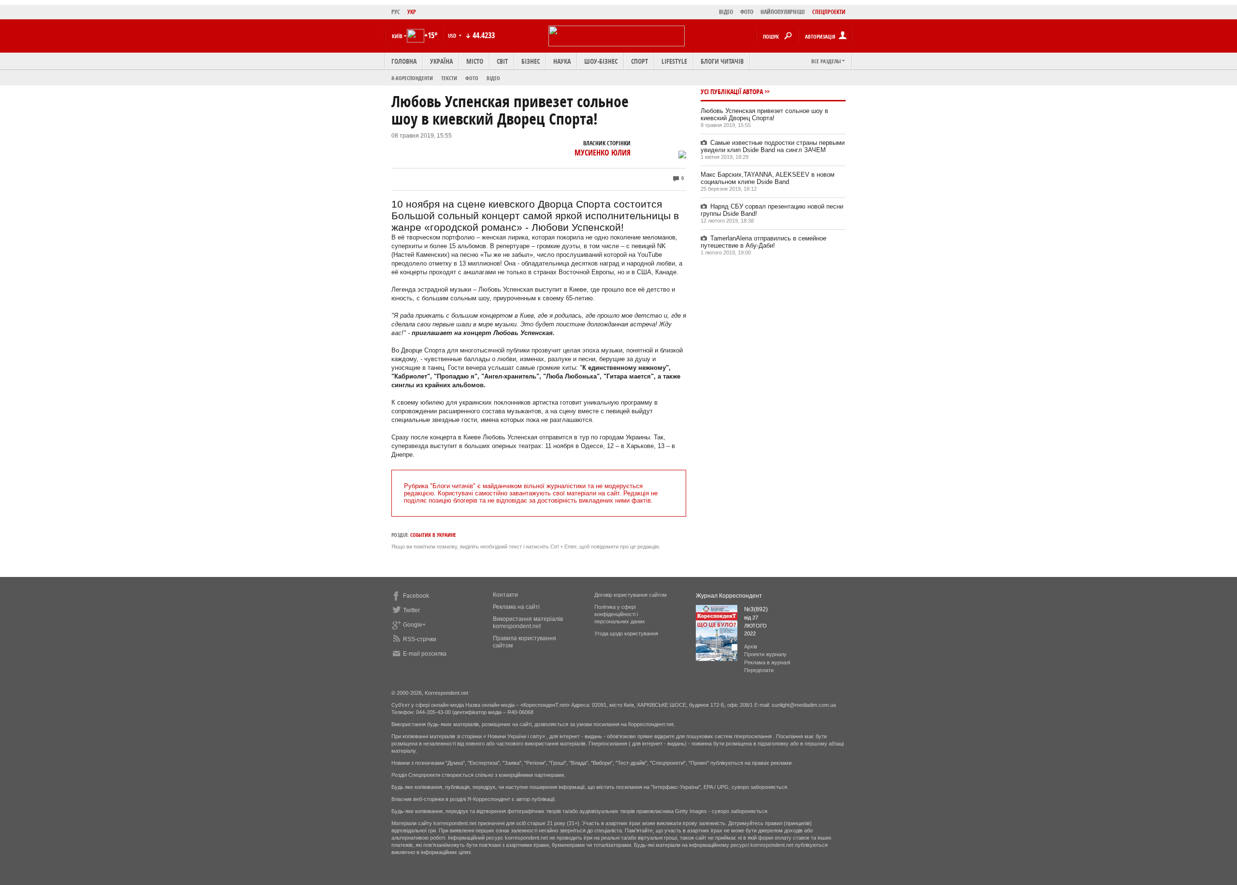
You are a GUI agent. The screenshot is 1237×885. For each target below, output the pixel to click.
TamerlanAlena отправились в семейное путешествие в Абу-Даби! (763, 242)
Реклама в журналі (767, 662)
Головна (404, 61)
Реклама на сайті (516, 607)
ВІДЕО (726, 12)
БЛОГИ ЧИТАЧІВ (722, 61)
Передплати (759, 670)
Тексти (449, 78)
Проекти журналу (765, 654)
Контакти (505, 594)
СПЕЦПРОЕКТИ (829, 12)
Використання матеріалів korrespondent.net (528, 623)
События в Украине (433, 534)
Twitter (411, 610)
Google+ (414, 624)
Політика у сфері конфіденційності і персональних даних (619, 614)
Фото (471, 78)
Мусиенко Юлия (603, 152)
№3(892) (756, 609)
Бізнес (530, 61)
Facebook (416, 595)
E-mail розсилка (424, 653)
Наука (562, 61)
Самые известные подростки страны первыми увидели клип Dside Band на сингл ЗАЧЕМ (773, 146)
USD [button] (453, 35)
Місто (474, 61)
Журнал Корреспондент (729, 595)
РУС (395, 12)
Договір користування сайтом (630, 595)
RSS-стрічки (419, 639)
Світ (502, 61)
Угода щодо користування (626, 633)
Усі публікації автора (732, 91)
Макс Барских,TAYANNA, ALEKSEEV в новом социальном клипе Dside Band (767, 178)
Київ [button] (397, 36)
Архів (750, 646)
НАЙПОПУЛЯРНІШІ (783, 12)
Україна (441, 61)
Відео (493, 78)
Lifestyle (674, 61)
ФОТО (746, 12)
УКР (411, 12)
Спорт (639, 61)
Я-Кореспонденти (412, 78)
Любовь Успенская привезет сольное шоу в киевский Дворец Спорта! (764, 114)
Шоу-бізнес (601, 61)
